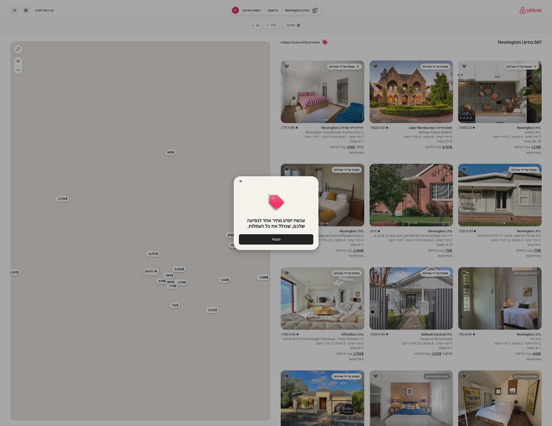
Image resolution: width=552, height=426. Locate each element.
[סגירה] (240, 181)
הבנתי (276, 239)
